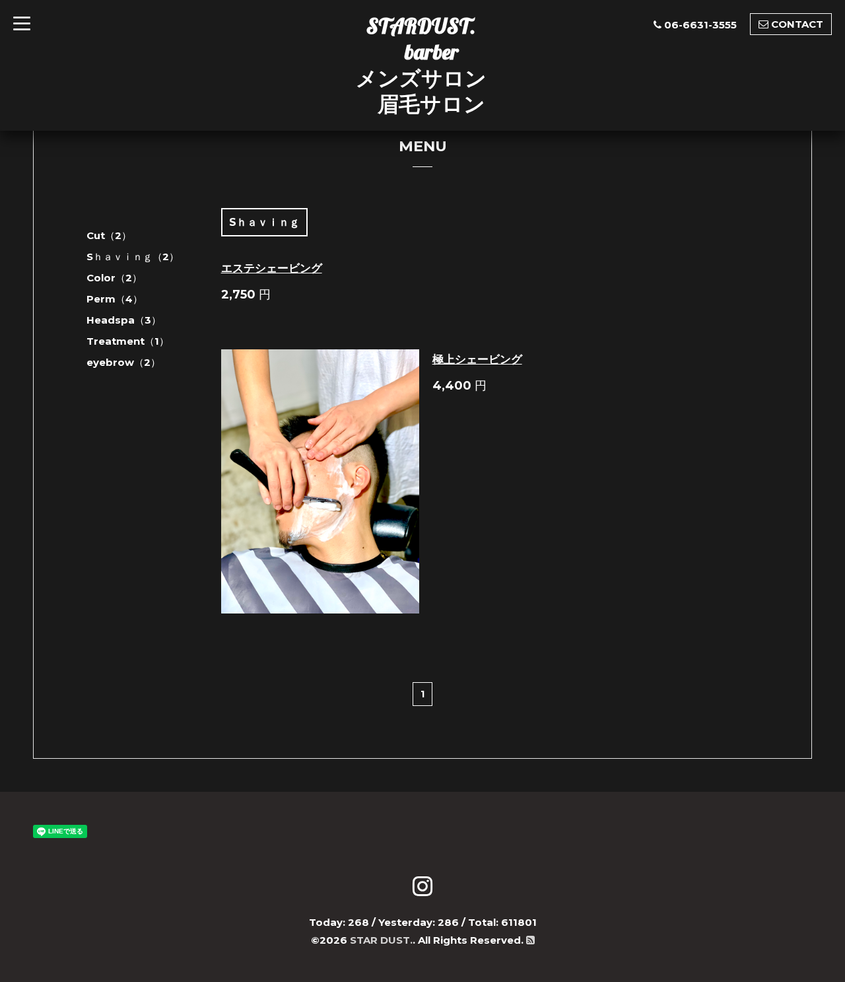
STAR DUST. (381, 940)
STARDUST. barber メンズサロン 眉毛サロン (421, 65)
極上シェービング (477, 359)
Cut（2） (108, 235)
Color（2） (114, 277)
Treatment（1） (127, 341)
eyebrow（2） (123, 362)
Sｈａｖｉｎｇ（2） (132, 256)
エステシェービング (271, 268)
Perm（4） (114, 299)
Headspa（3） (123, 320)
